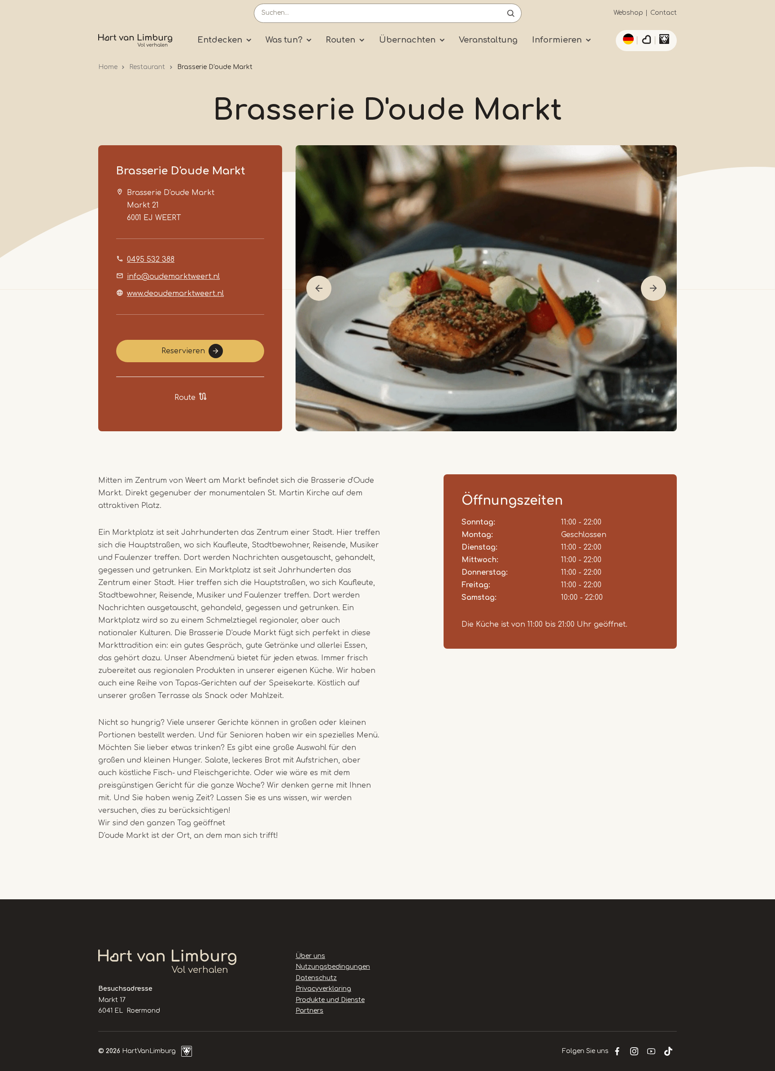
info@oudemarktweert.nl (173, 277)
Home (108, 67)
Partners (309, 1010)
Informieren (557, 39)
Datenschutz (316, 978)
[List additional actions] (627, 39)
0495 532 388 (150, 260)
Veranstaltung (488, 39)
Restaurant (147, 67)
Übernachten (407, 39)
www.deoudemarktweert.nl (175, 294)
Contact (663, 12)
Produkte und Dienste (330, 1000)
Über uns (310, 956)
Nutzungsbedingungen (333, 966)
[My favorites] (646, 41)
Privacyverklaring (323, 988)
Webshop (628, 12)
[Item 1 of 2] (486, 288)
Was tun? (284, 39)
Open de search (511, 13)
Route (185, 398)
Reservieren (183, 351)
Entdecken (219, 39)
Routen (340, 39)
